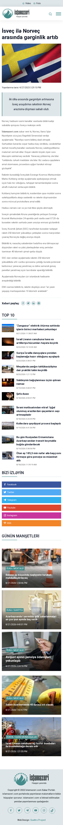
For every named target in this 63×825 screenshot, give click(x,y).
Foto (38, 3)
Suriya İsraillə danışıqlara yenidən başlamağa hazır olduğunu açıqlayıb (37, 354)
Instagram (12, 515)
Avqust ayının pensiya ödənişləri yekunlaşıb (28, 658)
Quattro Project (38, 820)
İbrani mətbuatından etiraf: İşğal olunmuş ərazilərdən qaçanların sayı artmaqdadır (38, 411)
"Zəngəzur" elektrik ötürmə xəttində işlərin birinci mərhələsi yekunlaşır (38, 327)
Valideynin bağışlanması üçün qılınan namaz (38, 382)
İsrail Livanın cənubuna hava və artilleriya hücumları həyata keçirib (37, 341)
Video (28, 3)
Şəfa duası (22, 393)
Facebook (12, 484)
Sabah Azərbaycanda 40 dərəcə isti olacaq (29, 704)
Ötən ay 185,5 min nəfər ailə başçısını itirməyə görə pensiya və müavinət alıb (38, 457)
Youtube (11, 507)
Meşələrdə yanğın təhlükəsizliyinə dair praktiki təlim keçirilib (36, 368)
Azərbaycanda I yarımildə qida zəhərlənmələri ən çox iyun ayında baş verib (31, 618)
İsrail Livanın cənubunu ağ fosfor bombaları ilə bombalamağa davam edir (30, 745)
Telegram (12, 500)
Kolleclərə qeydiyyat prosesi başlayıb (38, 423)
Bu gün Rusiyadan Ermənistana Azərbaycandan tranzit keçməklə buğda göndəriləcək (36, 441)
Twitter (10, 492)
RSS (9, 523)
